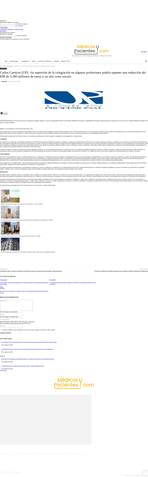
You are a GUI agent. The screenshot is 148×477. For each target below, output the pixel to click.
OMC (4, 66)
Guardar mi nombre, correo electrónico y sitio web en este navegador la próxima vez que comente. (28, 330)
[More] (48, 86)
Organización (10, 66)
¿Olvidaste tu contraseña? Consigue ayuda (11, 29)
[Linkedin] (140, 41)
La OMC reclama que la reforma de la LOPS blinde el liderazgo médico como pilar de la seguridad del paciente (28, 252)
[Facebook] (135, 41)
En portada (53, 280)
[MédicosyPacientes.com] (91, 49)
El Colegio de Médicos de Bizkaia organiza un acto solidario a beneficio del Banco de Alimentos (121, 271)
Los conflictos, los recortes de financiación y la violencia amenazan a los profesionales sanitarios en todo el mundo (29, 342)
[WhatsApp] (30, 86)
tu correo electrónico (21, 35)
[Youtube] (147, 41)
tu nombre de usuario (21, 24)
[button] (146, 61)
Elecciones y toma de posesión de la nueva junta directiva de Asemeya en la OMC (20, 236)
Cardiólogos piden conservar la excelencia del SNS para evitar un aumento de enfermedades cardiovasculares (31, 271)
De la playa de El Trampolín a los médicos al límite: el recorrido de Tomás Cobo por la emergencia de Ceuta (27, 359)
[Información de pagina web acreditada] (74, 461)
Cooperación (3, 280)
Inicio (1, 66)
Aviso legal (3, 31)
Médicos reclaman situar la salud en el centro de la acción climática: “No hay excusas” (22, 204)
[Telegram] (142, 41)
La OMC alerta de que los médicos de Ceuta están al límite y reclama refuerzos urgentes (22, 366)
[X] (145, 41)
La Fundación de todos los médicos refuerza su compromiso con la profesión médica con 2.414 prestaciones (27, 349)
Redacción (4, 81)
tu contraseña (19, 25)
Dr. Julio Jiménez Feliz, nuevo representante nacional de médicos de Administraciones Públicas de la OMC (27, 220)
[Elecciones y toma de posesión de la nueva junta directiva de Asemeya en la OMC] (10, 234)
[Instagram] (137, 41)
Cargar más (3, 370)
